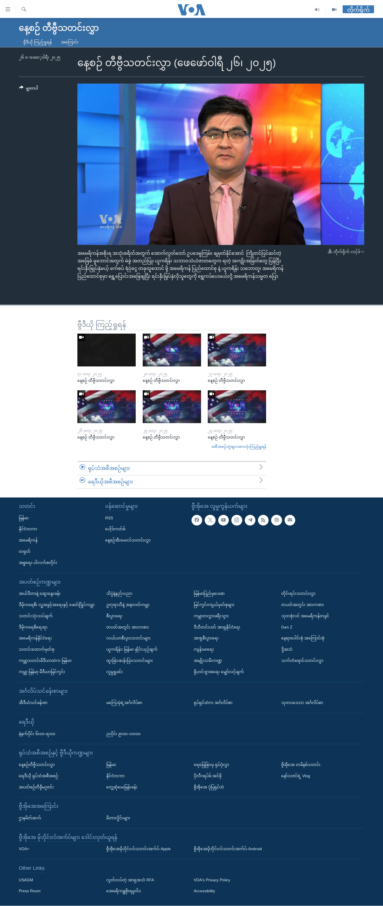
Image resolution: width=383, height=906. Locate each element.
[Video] (334, 9)
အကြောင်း (70, 42)
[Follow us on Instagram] (236, 520)
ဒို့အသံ (286, 649)
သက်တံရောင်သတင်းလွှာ (302, 660)
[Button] (28, 89)
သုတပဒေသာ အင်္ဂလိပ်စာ (302, 703)
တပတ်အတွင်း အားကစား (127, 627)
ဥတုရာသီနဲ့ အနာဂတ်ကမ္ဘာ (127, 604)
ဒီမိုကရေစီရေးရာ (33, 627)
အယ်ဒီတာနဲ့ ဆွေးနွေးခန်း (40, 593)
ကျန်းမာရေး (204, 649)
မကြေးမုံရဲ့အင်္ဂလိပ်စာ (124, 703)
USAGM (26, 880)
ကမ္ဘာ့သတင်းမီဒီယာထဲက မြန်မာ (45, 660)
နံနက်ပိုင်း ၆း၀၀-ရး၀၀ (37, 733)
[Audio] (317, 9)
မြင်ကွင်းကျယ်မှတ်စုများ (214, 604)
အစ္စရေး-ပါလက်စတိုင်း (38, 562)
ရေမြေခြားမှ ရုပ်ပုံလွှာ (211, 764)
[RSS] (263, 520)
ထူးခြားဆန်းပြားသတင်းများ (129, 660)
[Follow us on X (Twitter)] (210, 520)
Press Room (30, 891)
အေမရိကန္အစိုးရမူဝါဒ (123, 891)
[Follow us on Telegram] (250, 520)
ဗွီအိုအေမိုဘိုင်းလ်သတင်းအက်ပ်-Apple (138, 849)
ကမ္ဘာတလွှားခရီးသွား (211, 616)
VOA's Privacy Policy (212, 880)
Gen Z (286, 627)
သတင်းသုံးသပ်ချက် (36, 616)
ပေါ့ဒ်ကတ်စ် (115, 529)
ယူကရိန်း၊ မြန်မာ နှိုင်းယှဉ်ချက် (132, 649)
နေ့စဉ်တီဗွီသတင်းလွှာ (37, 764)
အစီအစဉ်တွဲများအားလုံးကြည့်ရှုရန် (238, 446)
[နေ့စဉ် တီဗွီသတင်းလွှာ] (106, 350)
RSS (109, 518)
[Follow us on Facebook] (197, 520)
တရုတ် (25, 551)
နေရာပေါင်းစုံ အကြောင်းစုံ (302, 638)
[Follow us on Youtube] (223, 520)
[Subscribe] (290, 520)
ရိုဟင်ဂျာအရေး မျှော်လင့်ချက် (219, 671)
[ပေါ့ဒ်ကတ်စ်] (276, 520)
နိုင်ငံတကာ (28, 529)
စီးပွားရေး (114, 616)
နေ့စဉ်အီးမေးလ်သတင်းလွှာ (128, 540)
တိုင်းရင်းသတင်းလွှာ (298, 593)
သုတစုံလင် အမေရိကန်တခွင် (305, 616)
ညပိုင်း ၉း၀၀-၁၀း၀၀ (123, 733)
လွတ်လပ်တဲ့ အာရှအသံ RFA (130, 880)
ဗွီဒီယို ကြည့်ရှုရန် (37, 42)
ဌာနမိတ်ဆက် (30, 818)
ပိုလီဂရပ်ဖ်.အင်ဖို (208, 776)
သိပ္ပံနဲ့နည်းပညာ (119, 593)
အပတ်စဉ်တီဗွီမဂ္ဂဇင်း (36, 787)
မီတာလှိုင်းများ (118, 818)
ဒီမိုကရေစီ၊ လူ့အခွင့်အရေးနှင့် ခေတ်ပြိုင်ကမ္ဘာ (56, 604)
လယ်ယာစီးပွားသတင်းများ (128, 638)
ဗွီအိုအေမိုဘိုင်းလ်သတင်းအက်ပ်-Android (228, 849)
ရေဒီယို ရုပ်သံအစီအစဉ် (38, 776)
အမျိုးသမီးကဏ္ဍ (208, 660)
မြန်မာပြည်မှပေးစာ (209, 593)
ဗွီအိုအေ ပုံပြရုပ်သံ (209, 787)
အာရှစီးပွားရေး (206, 638)
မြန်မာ (24, 518)
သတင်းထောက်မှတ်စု (36, 649)
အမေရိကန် (28, 540)
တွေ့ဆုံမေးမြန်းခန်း (121, 787)
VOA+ (24, 849)
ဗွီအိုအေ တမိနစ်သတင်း (300, 764)
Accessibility (204, 891)
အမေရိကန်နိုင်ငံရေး (35, 638)
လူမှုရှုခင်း (114, 671)
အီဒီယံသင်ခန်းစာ (33, 703)
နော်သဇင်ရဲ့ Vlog (295, 776)
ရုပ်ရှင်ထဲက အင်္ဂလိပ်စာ (213, 703)
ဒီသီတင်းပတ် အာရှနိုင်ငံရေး (217, 627)
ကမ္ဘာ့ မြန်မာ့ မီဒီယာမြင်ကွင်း (42, 671)
